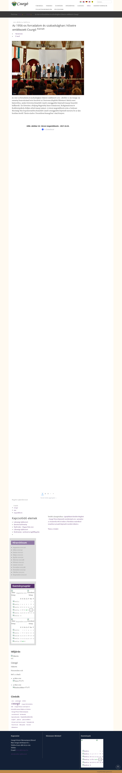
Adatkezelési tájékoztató (19, 754)
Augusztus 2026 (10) (19, 547)
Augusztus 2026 (21, 593)
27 (26, 613)
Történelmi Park (30, 722)
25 (22, 613)
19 (24, 610)
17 (20, 610)
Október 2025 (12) (18, 572)
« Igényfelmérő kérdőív (70, 517)
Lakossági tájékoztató (21, 522)
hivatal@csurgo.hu (22, 750)
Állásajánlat (22, 725)
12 (24, 607)
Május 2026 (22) (18, 555)
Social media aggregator (49, 498)
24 (21, 613)
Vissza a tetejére (53, 529)
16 (33, 607)
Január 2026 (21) (18, 565)
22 (31, 610)
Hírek (28, 14)
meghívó (13, 719)
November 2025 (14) (19, 570)
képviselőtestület (15, 717)
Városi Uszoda (14, 725)
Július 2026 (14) (17, 550)
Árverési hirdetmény (20, 525)
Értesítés (28, 725)
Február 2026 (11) (18, 562)
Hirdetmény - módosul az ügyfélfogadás (26, 532)
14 (28, 607)
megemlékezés (18, 513)
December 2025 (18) (19, 567)
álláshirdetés (14, 727)
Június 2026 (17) (18, 552)
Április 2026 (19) (18, 557)
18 (22, 610)
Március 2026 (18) (18, 560)
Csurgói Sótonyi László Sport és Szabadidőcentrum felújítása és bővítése (21, 708)
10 (21, 607)
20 (26, 610)
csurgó (16, 508)
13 (26, 607)
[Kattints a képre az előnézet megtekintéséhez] (48, 68)
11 (22, 607)
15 (31, 607)
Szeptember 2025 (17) (19, 575)
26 (24, 613)
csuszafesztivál (15, 714)
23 (33, 610)
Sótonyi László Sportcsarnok (18, 722)
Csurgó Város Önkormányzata (19, 712)
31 (20, 616)
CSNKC (24, 701)
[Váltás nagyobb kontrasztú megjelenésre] (92, 2)
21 (28, 610)
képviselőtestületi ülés (27, 717)
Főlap (20, 14)
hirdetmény (23, 714)
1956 (15, 510)
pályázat (19, 719)
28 (28, 613)
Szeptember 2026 (21, 622)
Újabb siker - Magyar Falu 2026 (24, 527)
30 (33, 613)
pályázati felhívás (26, 719)
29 (31, 613)
